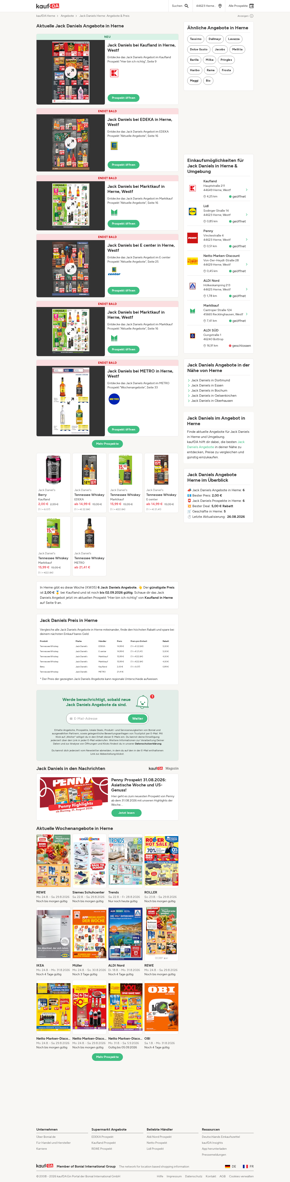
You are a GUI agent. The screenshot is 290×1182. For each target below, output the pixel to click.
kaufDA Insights (212, 1143)
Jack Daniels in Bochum (209, 390)
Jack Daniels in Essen (207, 385)
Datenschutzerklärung (148, 743)
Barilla (194, 60)
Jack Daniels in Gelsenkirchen (214, 396)
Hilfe (160, 1176)
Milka (209, 60)
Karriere (41, 1149)
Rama (210, 70)
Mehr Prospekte (107, 444)
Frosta (226, 70)
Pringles (226, 60)
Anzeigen (243, 15)
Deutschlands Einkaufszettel (221, 1137)
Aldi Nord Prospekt (159, 1137)
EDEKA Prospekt (102, 1137)
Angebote (67, 15)
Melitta (237, 49)
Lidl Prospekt (155, 1149)
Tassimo (195, 39)
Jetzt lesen (126, 813)
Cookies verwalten (241, 1176)
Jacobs (220, 49)
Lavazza (233, 39)
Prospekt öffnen (123, 98)
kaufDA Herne (45, 15)
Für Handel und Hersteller (53, 1143)
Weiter (137, 718)
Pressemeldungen (214, 1155)
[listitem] (53, 483)
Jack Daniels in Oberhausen (212, 401)
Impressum (174, 1176)
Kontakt (211, 1176)
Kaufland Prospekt (104, 1143)
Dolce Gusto (199, 49)
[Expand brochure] (71, 72)
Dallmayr (215, 39)
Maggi (194, 80)
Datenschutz (193, 1176)
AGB (223, 1176)
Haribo (195, 70)
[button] (107, 69)
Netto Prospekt (157, 1143)
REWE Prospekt (102, 1149)
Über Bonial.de (46, 1137)
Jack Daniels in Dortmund (210, 380)
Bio (208, 80)
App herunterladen (214, 1149)
